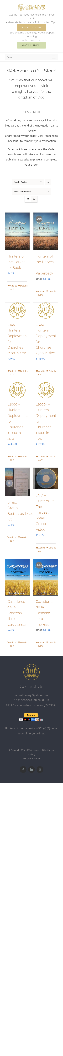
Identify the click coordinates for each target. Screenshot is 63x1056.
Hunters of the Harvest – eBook (16, 262)
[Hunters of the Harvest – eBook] (17, 231)
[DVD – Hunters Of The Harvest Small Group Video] (45, 478)
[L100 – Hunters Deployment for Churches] (17, 311)
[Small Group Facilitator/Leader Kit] (17, 482)
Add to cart (13, 287)
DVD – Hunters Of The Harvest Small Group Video (45, 512)
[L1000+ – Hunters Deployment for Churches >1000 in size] (45, 390)
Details (23, 285)
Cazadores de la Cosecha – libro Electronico (16, 612)
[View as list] (34, 199)
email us (43, 700)
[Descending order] (48, 182)
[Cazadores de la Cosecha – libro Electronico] (17, 577)
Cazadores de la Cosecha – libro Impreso (44, 612)
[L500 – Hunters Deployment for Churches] (45, 311)
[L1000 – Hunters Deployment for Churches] (17, 390)
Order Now (41, 293)
